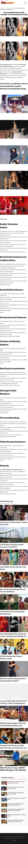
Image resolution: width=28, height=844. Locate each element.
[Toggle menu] (25, 2)
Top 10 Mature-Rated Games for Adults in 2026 (17, 799)
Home (14, 840)
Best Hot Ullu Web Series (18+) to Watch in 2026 (17, 815)
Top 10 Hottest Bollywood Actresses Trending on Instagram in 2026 (16, 821)
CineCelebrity (2, 8)
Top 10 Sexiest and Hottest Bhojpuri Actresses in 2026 (16, 793)
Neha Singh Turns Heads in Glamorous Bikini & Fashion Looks (16, 782)
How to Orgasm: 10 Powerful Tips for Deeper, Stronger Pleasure (16, 804)
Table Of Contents (3, 219)
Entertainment (10, 8)
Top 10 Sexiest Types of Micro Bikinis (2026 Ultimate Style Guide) (16, 810)
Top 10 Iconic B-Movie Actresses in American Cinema (16, 788)
